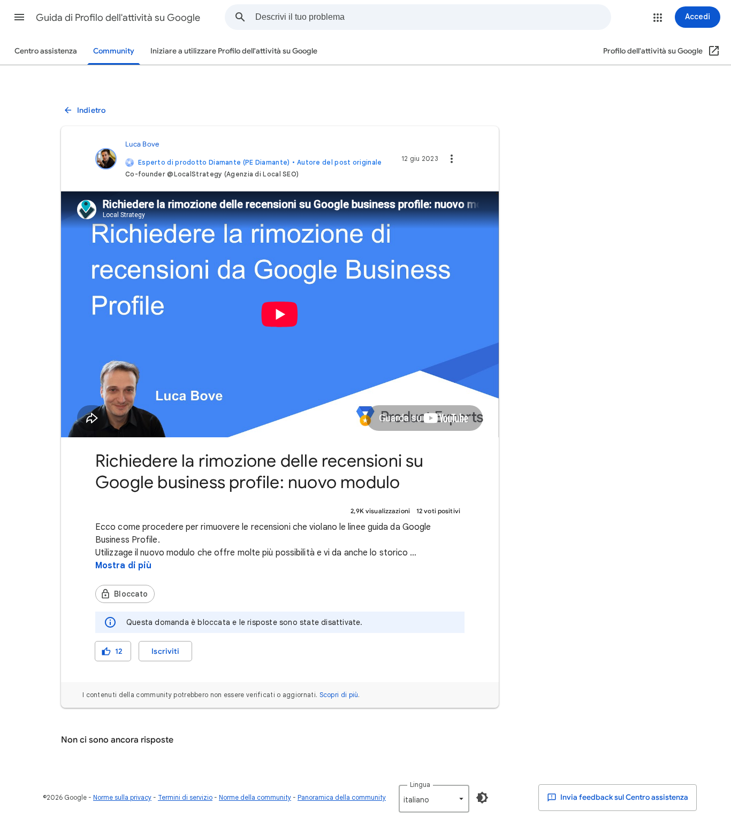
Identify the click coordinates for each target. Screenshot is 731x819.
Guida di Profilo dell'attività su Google (118, 18)
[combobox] (433, 17)
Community (113, 51)
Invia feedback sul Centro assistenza (623, 797)
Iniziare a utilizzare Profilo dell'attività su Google (233, 51)
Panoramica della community (342, 797)
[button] (19, 17)
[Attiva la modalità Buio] (482, 797)
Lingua (420, 785)
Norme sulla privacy (122, 797)
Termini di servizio (185, 797)
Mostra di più (123, 565)
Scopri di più (339, 695)
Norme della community (255, 797)
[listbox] (434, 799)
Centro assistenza (45, 51)
